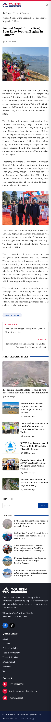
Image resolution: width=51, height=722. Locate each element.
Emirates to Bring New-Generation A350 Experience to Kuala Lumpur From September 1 (30, 573)
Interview (7, 666)
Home (5, 639)
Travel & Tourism (12, 315)
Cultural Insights (10, 648)
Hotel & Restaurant (11, 652)
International (8, 662)
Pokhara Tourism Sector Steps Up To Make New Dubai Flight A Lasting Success (30, 560)
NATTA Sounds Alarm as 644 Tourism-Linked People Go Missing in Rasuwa (34, 446)
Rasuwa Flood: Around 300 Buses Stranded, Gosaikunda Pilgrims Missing (34, 482)
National (6, 643)
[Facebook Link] (5, 625)
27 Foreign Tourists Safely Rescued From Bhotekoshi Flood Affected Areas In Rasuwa (25, 391)
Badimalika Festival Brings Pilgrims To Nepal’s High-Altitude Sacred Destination (31, 536)
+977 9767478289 (16, 684)
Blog (4, 671)
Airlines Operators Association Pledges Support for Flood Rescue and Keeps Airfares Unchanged (30, 548)
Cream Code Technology (24, 718)
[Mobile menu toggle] (42, 5)
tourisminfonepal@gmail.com (23, 691)
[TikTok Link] (12, 625)
